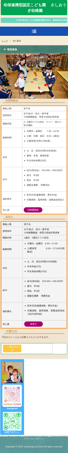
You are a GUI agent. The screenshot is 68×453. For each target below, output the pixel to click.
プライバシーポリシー (34, 439)
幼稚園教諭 (33, 210)
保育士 (33, 324)
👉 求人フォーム (12, 348)
